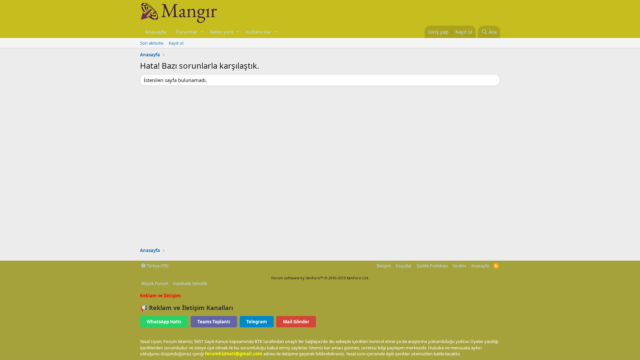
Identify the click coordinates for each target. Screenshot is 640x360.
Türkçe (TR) (157, 266)
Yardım (459, 266)
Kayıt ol (176, 43)
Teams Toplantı (213, 322)
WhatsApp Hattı (164, 322)
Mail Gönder (296, 322)
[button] (202, 32)
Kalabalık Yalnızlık (190, 283)
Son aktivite (151, 43)
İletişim (384, 266)
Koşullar (404, 266)
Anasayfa (155, 31)
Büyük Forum (154, 283)
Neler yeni (221, 31)
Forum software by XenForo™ (320, 277)
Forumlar (186, 31)
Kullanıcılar (258, 31)
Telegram (256, 322)
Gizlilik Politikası (432, 266)
